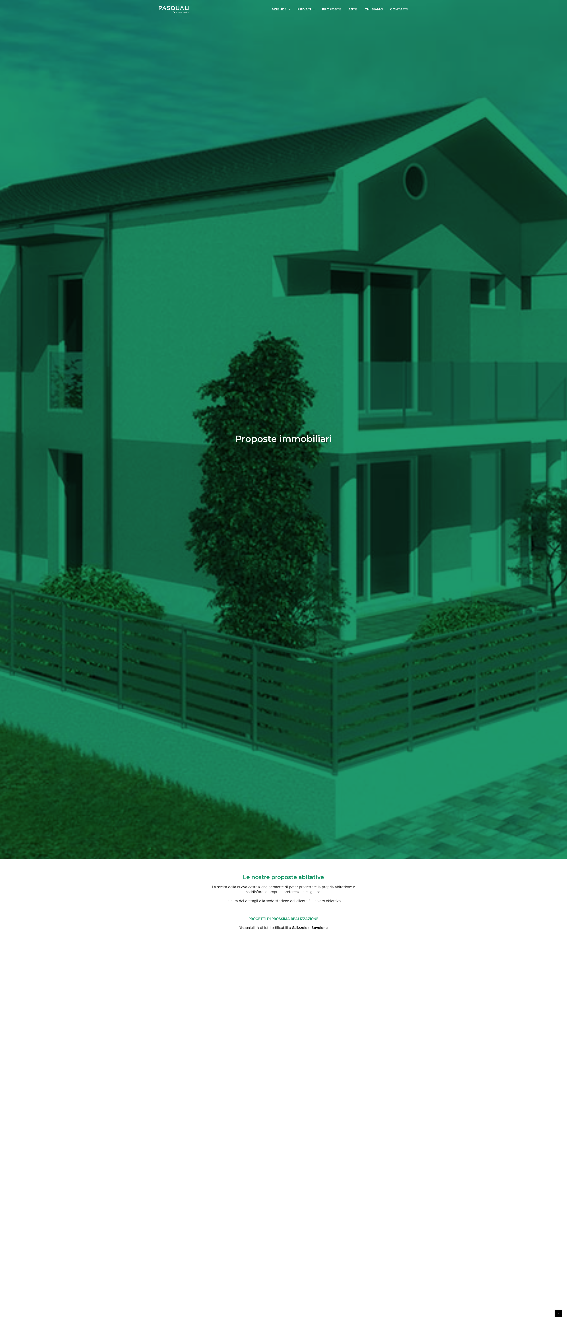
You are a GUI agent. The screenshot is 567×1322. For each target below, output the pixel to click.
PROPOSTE (332, 9)
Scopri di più (284, 1154)
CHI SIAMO (374, 9)
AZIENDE (279, 9)
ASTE (352, 9)
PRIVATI (304, 9)
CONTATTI (399, 9)
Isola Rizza (283, 1144)
